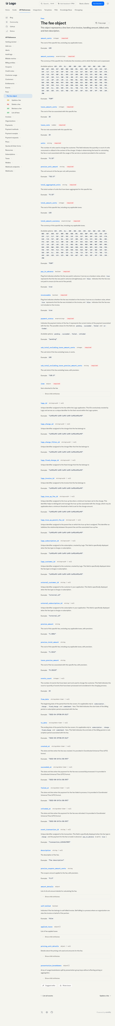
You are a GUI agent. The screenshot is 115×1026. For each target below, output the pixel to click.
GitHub (12, 27)
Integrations (37, 10)
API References (24, 10)
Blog (11, 18)
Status (12, 31)
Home (7, 10)
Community (14, 22)
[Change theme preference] (108, 3)
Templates (48, 10)
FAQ (56, 10)
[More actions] (109, 23)
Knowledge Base (66, 10)
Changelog (78, 10)
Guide (14, 10)
